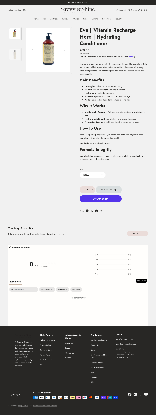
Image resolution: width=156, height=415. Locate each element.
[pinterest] (96, 211)
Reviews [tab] (15, 281)
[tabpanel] (78, 306)
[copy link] (101, 211)
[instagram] (135, 394)
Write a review (141, 280)
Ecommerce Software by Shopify (45, 405)
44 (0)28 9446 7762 (124, 339)
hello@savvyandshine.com (126, 344)
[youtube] (146, 394)
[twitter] (91, 211)
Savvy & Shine (23, 405)
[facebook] (87, 211)
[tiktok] (140, 394)
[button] (121, 10)
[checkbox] (76, 289)
